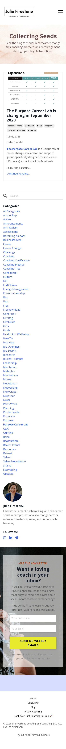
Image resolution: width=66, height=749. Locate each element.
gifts (6, 326)
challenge (9, 252)
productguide (11, 412)
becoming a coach (14, 236)
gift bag (8, 318)
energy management (16, 289)
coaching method (14, 264)
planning (8, 408)
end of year (10, 285)
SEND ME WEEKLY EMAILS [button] (33, 643)
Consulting (33, 702)
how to (8, 338)
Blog (33, 707)
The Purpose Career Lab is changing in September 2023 (31, 115)
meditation (9, 367)
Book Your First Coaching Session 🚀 (33, 715)
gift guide (9, 322)
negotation (10, 383)
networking (10, 387)
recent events (11, 445)
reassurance (11, 441)
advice (7, 219)
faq (5, 297)
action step (10, 215)
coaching (8, 256)
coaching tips (11, 268)
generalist (9, 314)
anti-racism (10, 227)
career (7, 244)
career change (12, 248)
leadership (10, 363)
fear (5, 301)
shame (7, 465)
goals (6, 330)
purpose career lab (16, 130)
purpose (8, 420)
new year (9, 396)
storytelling (10, 469)
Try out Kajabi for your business (33, 734)
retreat (7, 453)
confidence (9, 273)
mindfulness (10, 375)
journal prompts (13, 359)
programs (49, 126)
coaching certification (16, 260)
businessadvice (12, 240)
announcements (15, 126)
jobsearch (9, 355)
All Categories (11, 211)
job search (29, 126)
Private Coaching (33, 711)
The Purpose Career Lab (22, 149)
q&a (5, 428)
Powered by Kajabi (33, 740)
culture (7, 277)
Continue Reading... (18, 173)
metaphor (9, 371)
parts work (10, 404)
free (5, 305)
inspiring (8, 342)
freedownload (11, 309)
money (7, 379)
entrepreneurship (14, 293)
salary (7, 457)
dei (5, 281)
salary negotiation (14, 461)
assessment (10, 231)
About (33, 698)
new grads (9, 391)
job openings (11, 346)
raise (6, 437)
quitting (8, 432)
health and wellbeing (16, 334)
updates (32, 130)
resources (9, 449)
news (39, 126)
